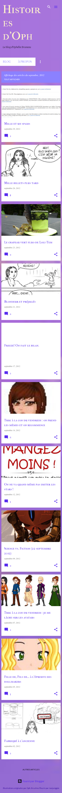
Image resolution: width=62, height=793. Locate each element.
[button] (56, 136)
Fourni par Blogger (33, 781)
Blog (7, 61)
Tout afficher (12, 79)
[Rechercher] (49, 7)
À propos (25, 61)
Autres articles (31, 769)
